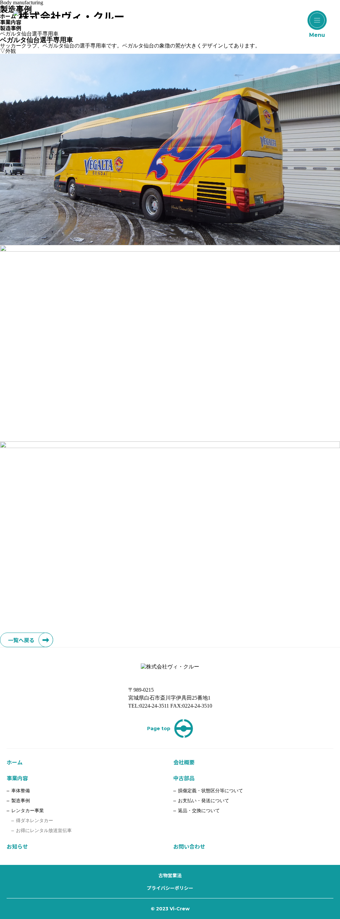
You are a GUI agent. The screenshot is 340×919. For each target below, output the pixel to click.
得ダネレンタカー (34, 820)
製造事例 (20, 800)
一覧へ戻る (21, 640)
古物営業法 (170, 875)
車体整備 (20, 790)
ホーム (15, 762)
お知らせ (17, 846)
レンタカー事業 (27, 810)
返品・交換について (199, 810)
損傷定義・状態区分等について (210, 790)
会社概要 (184, 762)
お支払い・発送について (203, 800)
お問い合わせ (189, 846)
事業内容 (17, 778)
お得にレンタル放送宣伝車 (44, 830)
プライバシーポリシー (170, 887)
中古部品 (184, 778)
